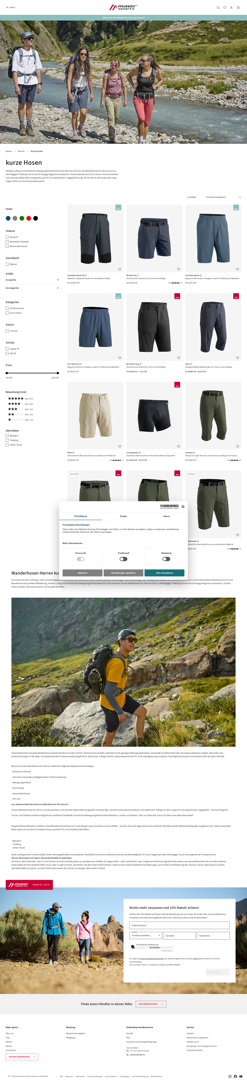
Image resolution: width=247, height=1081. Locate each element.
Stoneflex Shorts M (75, 275)
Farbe (9, 209)
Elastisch (14, 237)
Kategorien (12, 302)
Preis (9, 365)
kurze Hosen (16, 312)
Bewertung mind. (16, 392)
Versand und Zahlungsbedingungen (141, 1041)
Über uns (9, 1033)
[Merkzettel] (225, 7)
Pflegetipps (71, 1037)
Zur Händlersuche (148, 1004)
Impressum (69, 1076)
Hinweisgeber (124, 1076)
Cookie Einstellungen (94, 1076)
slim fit (13, 353)
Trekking (14, 440)
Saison (10, 325)
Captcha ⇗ (167, 951)
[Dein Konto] (231, 7)
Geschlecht (12, 258)
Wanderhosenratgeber (75, 1033)
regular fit (14, 348)
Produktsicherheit (194, 1050)
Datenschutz (80, 1076)
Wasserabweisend (18, 246)
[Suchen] (218, 7)
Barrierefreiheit (156, 1076)
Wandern (14, 435)
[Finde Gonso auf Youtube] (240, 1076)
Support (190, 1033)
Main (69, 452)
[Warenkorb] (238, 7)
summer (14, 330)
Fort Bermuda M (192, 275)
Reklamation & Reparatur (197, 1037)
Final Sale (131, 17)
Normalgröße (12, 288)
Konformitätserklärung (140, 1076)
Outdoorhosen (17, 308)
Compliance (11, 1050)
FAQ (128, 1037)
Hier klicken (155, 947)
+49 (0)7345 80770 (137, 1054)
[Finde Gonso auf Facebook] (235, 1076)
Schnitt (10, 343)
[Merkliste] (120, 269)
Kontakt (129, 1033)
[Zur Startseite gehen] (123, 7)
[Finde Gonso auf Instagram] (230, 1076)
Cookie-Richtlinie (111, 1076)
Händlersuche (193, 1041)
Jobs (8, 1037)
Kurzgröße (11, 279)
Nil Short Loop (132, 364)
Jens (187, 364)
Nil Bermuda (191, 541)
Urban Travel (16, 444)
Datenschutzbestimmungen (152, 958)
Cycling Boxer (132, 452)
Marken (9, 1041)
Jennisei (189, 452)
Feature (10, 231)
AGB (195, 958)
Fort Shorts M (73, 364)
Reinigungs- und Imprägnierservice (202, 1046)
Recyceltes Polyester (19, 241)
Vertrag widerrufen (19, 1056)
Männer (13, 264)
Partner (9, 1046)
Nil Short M (131, 275)
